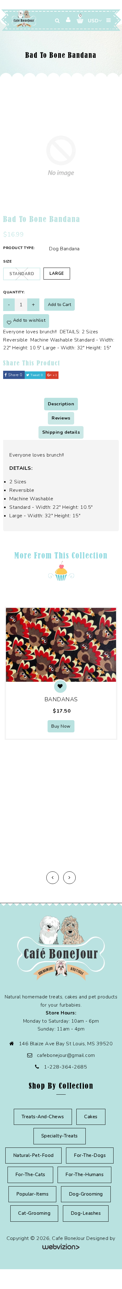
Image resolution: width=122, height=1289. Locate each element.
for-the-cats (30, 1174)
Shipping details (61, 432)
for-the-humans (84, 1174)
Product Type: (19, 247)
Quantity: (14, 292)
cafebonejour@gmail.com (66, 1055)
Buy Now (61, 726)
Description (61, 404)
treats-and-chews (43, 1117)
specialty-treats (59, 1136)
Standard (21, 274)
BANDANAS (61, 699)
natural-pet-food (33, 1155)
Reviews (61, 418)
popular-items (32, 1194)
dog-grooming (86, 1194)
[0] (77, 20)
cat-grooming (34, 1213)
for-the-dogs (90, 1155)
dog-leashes (86, 1213)
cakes (91, 1117)
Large (56, 273)
